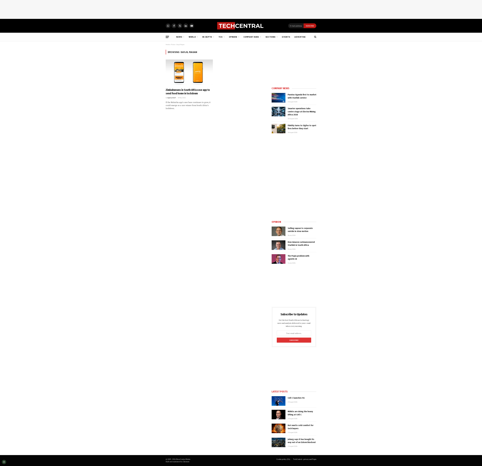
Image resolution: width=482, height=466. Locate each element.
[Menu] (167, 37)
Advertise (300, 37)
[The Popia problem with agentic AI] (278, 259)
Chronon (186, 461)
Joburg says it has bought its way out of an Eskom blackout (302, 441)
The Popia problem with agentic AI (298, 257)
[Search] (315, 37)
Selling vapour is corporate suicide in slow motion (300, 230)
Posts (173, 44)
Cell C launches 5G (296, 398)
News (179, 37)
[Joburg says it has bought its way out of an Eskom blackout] (278, 442)
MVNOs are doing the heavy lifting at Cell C (300, 413)
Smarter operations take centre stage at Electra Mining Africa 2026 (302, 111)
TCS (221, 37)
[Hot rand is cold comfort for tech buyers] (278, 428)
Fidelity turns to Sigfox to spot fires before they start (302, 127)
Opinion (233, 37)
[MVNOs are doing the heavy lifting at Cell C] (278, 414)
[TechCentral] (241, 26)
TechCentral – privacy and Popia (304, 459)
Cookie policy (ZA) (283, 459)
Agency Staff (171, 97)
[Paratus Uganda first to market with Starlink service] (278, 98)
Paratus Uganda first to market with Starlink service (302, 96)
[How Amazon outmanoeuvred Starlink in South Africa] (278, 245)
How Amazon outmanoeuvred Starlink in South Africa (301, 243)
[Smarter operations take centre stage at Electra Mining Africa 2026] (278, 111)
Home (168, 44)
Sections (270, 37)
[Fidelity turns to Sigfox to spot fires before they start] (278, 128)
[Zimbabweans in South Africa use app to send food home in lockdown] (189, 72)
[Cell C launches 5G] (278, 401)
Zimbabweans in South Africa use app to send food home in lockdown (188, 91)
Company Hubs (251, 37)
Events (286, 37)
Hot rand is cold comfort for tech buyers (300, 427)
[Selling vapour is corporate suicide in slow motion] (278, 231)
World (192, 37)
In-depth (207, 37)
